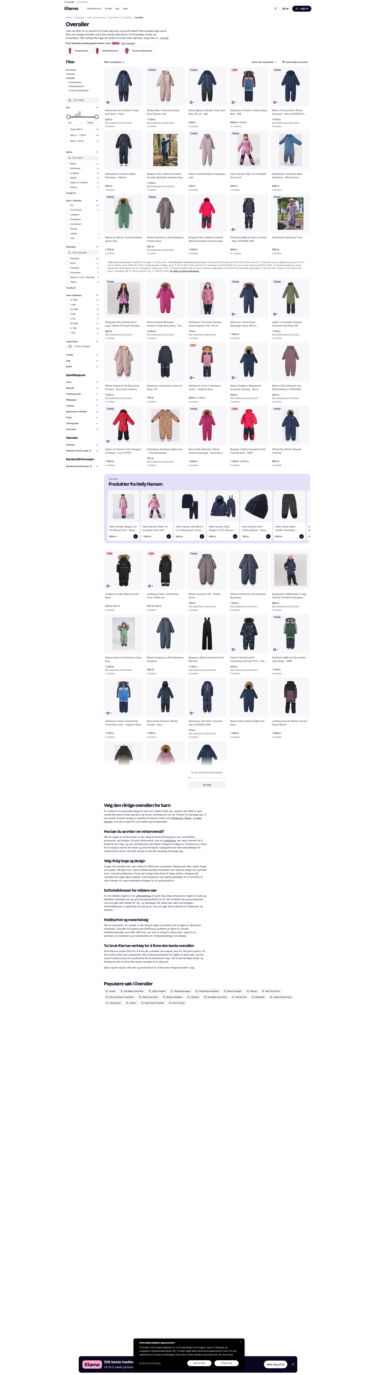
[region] (189, 1355)
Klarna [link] (69, 17)
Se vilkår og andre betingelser (184, 271)
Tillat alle (226, 1363)
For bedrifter (82, 2)
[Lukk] (240, 1342)
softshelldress (143, 895)
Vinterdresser (75, 82)
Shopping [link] (79, 17)
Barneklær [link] (114, 17)
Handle (108, 8)
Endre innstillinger (150, 1363)
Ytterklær (70, 74)
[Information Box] (123, 62)
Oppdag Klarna (94, 8)
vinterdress (169, 840)
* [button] (118, 122)
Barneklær (71, 70)
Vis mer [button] (207, 784)
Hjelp (125, 8)
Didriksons (177, 818)
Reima (188, 818)
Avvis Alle (199, 1363)
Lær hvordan (128, 43)
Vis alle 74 (71, 193)
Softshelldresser (76, 86)
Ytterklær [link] (127, 17)
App (117, 8)
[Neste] (304, 515)
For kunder (69, 2)
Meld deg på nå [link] (275, 1364)
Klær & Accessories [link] (96, 17)
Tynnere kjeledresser (78, 90)
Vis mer (164, 37)
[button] (285, 8)
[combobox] (264, 62)
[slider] (68, 117)
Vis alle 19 (71, 287)
